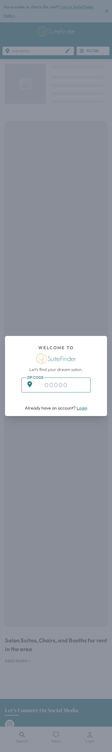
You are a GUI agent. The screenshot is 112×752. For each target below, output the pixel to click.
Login (82, 408)
